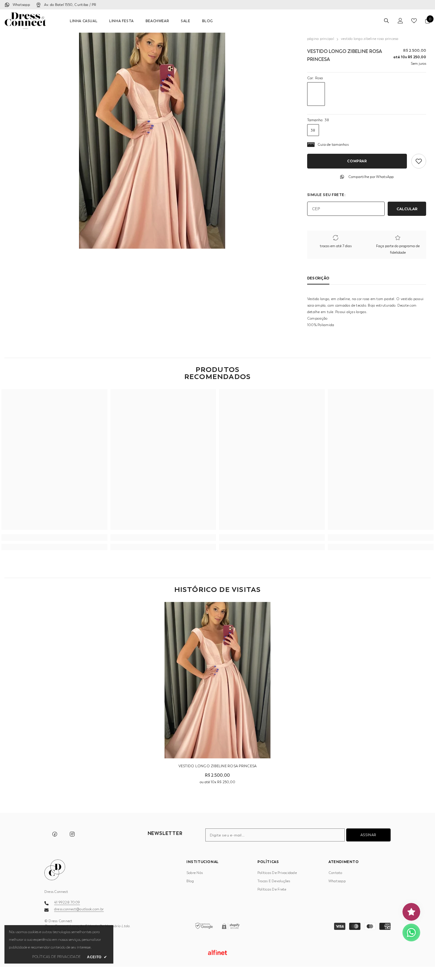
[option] (152, 141)
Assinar (368, 835)
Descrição (318, 278)
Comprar (357, 161)
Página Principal (320, 39)
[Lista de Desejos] (414, 20)
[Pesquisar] (386, 20)
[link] (54, 537)
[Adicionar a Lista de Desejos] (418, 161)
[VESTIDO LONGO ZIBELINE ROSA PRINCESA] (217, 680)
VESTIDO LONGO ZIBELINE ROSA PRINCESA (217, 766)
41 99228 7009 (67, 902)
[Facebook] (54, 834)
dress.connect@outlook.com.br (79, 909)
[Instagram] (72, 834)
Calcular (407, 208)
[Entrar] (400, 20)
